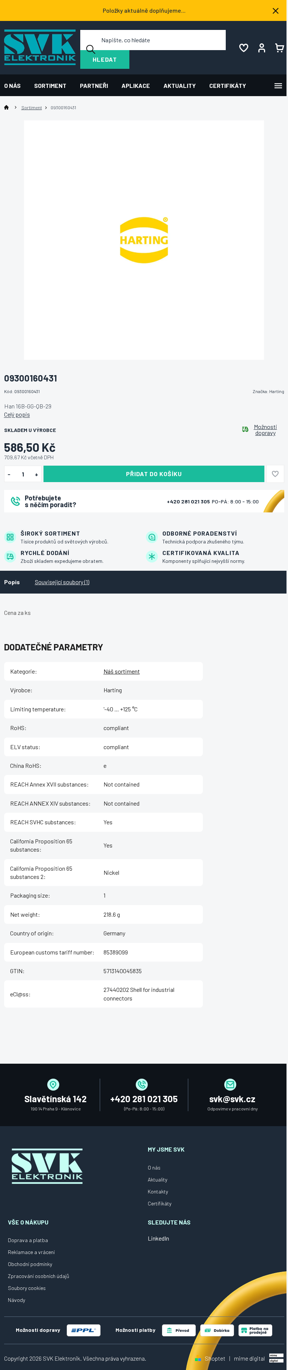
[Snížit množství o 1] (9, 474)
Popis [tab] (12, 581)
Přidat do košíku (154, 473)
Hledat (105, 59)
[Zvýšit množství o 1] (36, 474)
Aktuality (157, 1179)
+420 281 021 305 (189, 501)
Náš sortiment (122, 671)
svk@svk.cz (232, 1098)
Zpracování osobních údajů (38, 1276)
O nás (154, 1167)
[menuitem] (15, 85)
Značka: (268, 391)
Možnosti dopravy (265, 430)
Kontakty (158, 1191)
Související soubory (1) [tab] (62, 581)
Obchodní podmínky (30, 1264)
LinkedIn (158, 1238)
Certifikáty (159, 1203)
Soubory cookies (27, 1288)
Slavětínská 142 (55, 1098)
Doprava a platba (28, 1240)
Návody (16, 1300)
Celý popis (17, 414)
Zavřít (45, 522)
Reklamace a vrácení (31, 1252)
